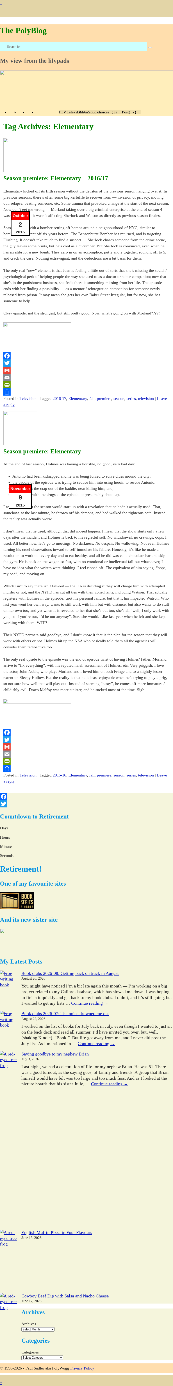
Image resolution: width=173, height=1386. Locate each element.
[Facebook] (86, 355)
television (146, 398)
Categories (30, 1352)
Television (28, 398)
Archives (28, 1324)
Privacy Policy (82, 1368)
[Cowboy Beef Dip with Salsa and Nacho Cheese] (8, 1325)
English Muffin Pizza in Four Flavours (56, 1232)
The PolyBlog (23, 30)
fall (92, 398)
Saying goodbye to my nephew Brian (55, 1053)
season (119, 398)
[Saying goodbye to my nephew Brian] (8, 1140)
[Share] (86, 392)
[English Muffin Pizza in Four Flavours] (8, 1261)
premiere (104, 398)
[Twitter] (86, 363)
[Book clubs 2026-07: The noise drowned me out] (8, 1031)
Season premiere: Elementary (42, 451)
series (131, 398)
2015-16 (59, 775)
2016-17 (59, 398)
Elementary (77, 398)
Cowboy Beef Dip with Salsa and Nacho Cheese (65, 1295)
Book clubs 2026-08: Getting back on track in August (70, 973)
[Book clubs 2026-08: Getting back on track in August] (8, 991)
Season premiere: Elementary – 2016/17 (55, 178)
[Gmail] (86, 370)
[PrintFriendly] (86, 384)
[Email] (86, 377)
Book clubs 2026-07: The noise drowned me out (65, 1013)
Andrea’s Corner (89, 112)
